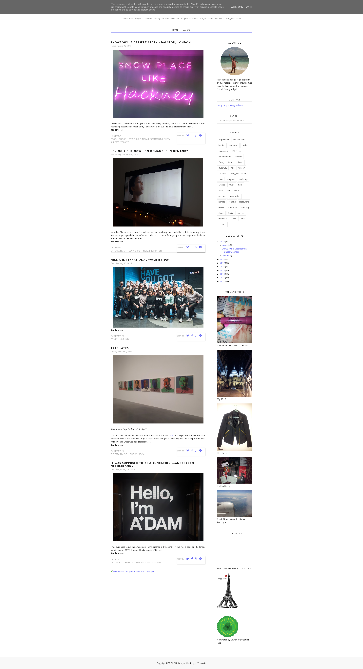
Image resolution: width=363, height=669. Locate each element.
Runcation (147, 562)
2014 (222, 274)
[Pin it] (200, 135)
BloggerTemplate (198, 663)
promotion (155, 250)
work (242, 218)
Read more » (117, 129)
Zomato (124, 142)
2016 (222, 266)
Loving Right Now (137, 139)
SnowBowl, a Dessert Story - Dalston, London (151, 42)
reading (232, 201)
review (165, 139)
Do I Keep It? (223, 453)
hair (232, 167)
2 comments (117, 336)
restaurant (154, 139)
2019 (222, 241)
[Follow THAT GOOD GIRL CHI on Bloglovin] (227, 607)
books (221, 145)
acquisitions (224, 139)
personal (222, 196)
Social (142, 454)
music (231, 184)
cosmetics (223, 151)
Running (245, 207)
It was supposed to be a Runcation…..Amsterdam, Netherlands (153, 464)
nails (240, 184)
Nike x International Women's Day (140, 259)
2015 (222, 270)
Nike (122, 339)
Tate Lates (120, 348)
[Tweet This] (187, 135)
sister (171, 435)
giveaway (223, 167)
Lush (221, 179)
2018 (222, 259)
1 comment (117, 136)
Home (175, 30)
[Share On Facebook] (192, 135)
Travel (157, 562)
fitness (115, 339)
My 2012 (221, 399)
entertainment (119, 250)
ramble (222, 201)
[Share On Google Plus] (196, 135)
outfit (236, 190)
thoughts (223, 218)
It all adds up (223, 486)
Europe (126, 562)
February (226, 255)
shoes (221, 213)
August (225, 245)
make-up (243, 179)
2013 (222, 277)
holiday (135, 562)
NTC (127, 339)
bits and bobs (239, 139)
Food (113, 139)
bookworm (233, 145)
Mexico (222, 184)
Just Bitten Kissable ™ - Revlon (233, 345)
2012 (222, 281)
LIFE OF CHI (171, 663)
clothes (245, 145)
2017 (222, 263)
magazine (231, 179)
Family (221, 162)
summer (115, 142)
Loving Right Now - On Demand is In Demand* (149, 151)
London (122, 139)
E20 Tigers (116, 562)
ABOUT (187, 30)
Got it (249, 7)
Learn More (237, 7)
